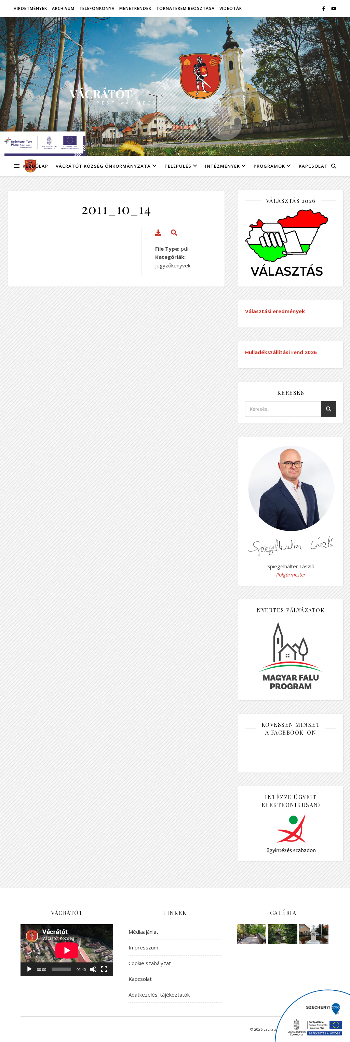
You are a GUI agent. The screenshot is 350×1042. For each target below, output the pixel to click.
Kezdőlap (35, 166)
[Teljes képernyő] (104, 969)
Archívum (63, 8)
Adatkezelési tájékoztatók (159, 994)
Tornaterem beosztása (185, 8)
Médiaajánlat (143, 931)
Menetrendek (135, 8)
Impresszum (143, 947)
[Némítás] (93, 969)
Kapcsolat (313, 166)
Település (177, 166)
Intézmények (222, 166)
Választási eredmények (275, 311)
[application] (67, 950)
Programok (269, 166)
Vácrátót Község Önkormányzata (103, 166)
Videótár (230, 8)
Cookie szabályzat (150, 963)
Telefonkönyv (97, 8)
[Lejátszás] (29, 969)
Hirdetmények (30, 8)
